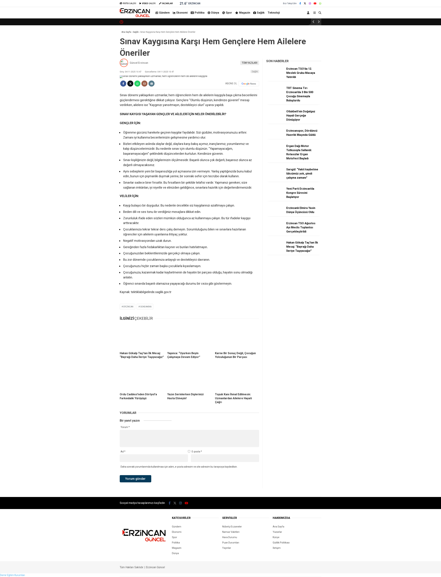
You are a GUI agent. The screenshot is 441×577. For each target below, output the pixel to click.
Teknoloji (406, 134)
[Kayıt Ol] (309, 12)
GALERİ (129, 3)
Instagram (421, 226)
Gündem (406, 85)
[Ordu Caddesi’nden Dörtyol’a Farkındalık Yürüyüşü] (142, 377)
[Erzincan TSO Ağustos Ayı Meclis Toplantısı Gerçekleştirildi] (275, 230)
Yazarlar (409, 40)
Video (407, 33)
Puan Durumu (411, 169)
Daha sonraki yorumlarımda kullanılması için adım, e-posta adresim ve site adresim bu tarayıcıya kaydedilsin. (179, 466)
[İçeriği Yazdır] (151, 84)
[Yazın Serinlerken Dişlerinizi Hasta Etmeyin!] (189, 377)
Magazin (406, 120)
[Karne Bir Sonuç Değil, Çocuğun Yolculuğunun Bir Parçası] (237, 336)
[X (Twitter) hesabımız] (419, 216)
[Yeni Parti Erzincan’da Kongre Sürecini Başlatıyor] (275, 195)
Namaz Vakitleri (413, 162)
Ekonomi (406, 92)
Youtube (421, 235)
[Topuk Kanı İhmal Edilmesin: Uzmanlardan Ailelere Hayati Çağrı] (237, 377)
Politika (405, 99)
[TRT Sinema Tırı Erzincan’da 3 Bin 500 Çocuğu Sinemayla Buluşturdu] (275, 95)
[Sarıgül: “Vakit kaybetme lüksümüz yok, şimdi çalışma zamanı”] (275, 176)
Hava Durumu (411, 155)
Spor (404, 113)
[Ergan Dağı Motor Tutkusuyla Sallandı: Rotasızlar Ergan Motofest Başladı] (275, 153)
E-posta (197, 451)
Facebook (420, 207)
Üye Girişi (409, 55)
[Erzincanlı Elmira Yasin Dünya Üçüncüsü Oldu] (275, 215)
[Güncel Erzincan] (135, 16)
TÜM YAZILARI (249, 62)
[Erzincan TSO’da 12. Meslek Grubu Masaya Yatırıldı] (275, 76)
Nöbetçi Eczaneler (414, 148)
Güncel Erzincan (139, 62)
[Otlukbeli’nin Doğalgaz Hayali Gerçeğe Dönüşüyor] (275, 118)
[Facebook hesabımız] (300, 3)
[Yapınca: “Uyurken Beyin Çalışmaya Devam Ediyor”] (189, 336)
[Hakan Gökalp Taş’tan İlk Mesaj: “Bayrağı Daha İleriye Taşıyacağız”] (142, 336)
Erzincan (128, 306)
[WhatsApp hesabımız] (320, 3)
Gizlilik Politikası (281, 542)
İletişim (277, 548)
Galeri (408, 26)
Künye (276, 537)
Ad (123, 451)
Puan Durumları (230, 542)
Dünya (404, 106)
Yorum (125, 427)
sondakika (145, 306)
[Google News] (248, 83)
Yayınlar (408, 69)
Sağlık (404, 127)
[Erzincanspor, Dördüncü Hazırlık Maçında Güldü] (275, 137)
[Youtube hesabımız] (315, 3)
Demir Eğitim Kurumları (12, 575)
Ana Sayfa (410, 19)
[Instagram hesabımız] (310, 3)
